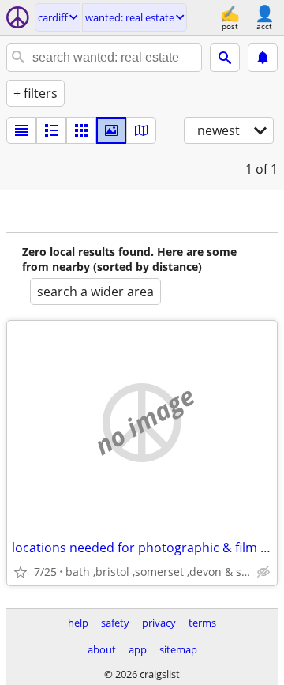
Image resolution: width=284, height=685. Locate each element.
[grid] (81, 130)
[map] (141, 130)
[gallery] (111, 130)
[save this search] (263, 57)
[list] (21, 130)
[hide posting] (263, 572)
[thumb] (51, 130)
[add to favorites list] (20, 572)
